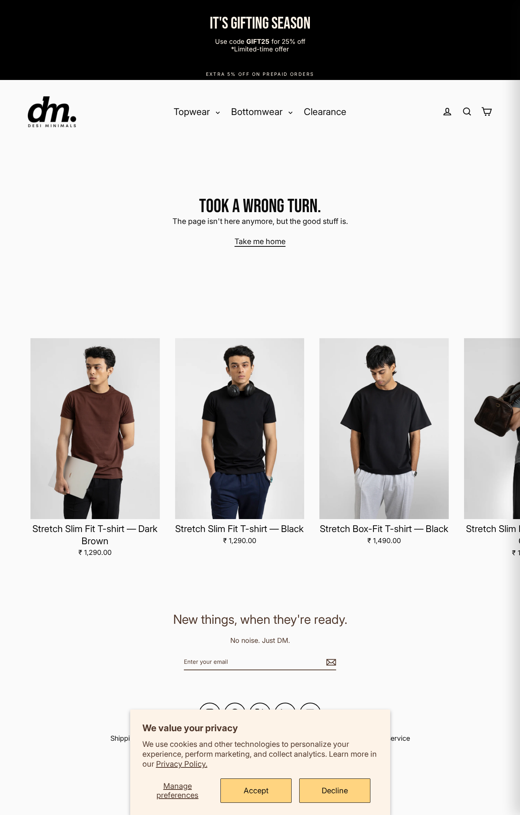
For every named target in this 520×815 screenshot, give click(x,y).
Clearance (325, 111)
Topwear (193, 111)
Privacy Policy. (181, 764)
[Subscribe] (330, 661)
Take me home (260, 241)
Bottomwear (258, 111)
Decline (335, 790)
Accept (256, 790)
